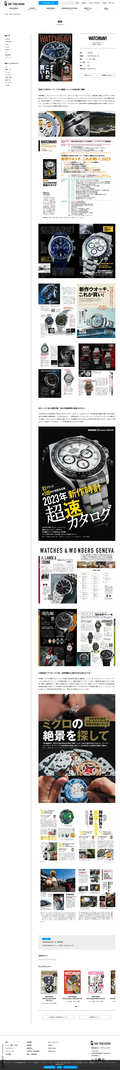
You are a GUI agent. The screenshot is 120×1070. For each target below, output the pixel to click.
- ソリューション (9, 1051)
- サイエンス (8, 83)
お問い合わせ (111, 3)
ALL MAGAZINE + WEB (48, 3)
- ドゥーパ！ (8, 57)
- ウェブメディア (9, 1048)
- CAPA (6, 44)
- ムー (6, 52)
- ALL (6, 67)
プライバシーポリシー (70, 1067)
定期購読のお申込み (106, 75)
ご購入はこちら (88, 75)
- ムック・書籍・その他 (11, 1045)
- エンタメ (7, 72)
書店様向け (84, 3)
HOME (6, 14)
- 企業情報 (29, 1042)
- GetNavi (7, 39)
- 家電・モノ (8, 69)
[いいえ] (118, 1065)
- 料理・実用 (8, 77)
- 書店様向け (29, 1048)
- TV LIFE (7, 47)
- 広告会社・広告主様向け (33, 1051)
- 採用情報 (29, 1045)
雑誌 (11, 14)
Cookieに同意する (49, 1067)
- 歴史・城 (7, 80)
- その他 (7, 85)
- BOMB (7, 50)
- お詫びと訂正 (51, 1048)
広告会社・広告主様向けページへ (58, 1017)
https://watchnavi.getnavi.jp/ (47, 959)
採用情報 (104, 3)
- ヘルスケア (8, 75)
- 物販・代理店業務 (31, 1054)
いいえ (59, 1067)
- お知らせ (50, 1045)
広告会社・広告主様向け (94, 3)
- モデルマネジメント (53, 1042)
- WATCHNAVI (8, 42)
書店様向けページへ (95, 1017)
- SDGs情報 (8, 1054)
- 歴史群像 (7, 55)
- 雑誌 (6, 1042)
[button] (113, 987)
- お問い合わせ (51, 1051)
